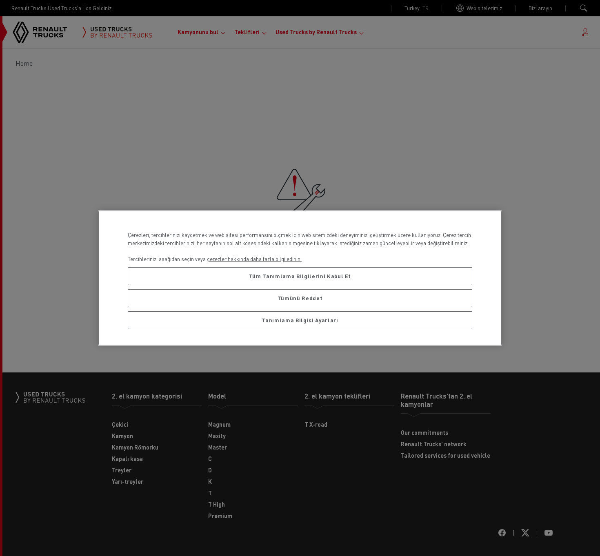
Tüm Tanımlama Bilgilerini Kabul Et (300, 275)
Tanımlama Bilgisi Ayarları (300, 320)
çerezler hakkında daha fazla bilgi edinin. (254, 258)
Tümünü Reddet (300, 298)
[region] (300, 278)
